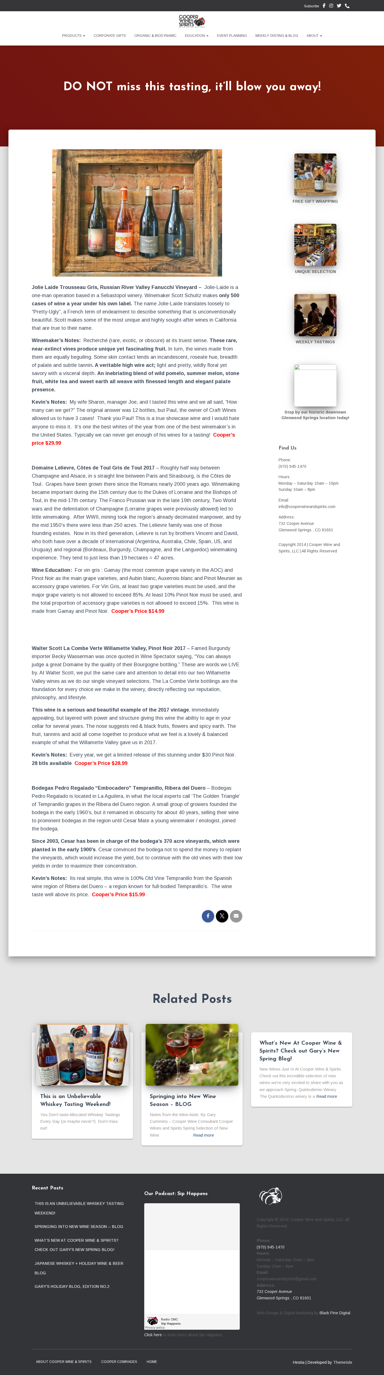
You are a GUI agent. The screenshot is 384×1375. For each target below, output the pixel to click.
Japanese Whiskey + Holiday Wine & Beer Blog (79, 1268)
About (313, 36)
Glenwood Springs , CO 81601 (284, 1298)
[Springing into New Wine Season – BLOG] (192, 1054)
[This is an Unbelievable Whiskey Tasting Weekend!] (82, 1054)
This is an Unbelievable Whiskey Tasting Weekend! (79, 1208)
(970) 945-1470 (270, 1247)
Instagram (331, 6)
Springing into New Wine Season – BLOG (79, 1226)
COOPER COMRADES (119, 1362)
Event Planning (232, 36)
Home (152, 1362)
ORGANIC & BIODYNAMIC (155, 36)
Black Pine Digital (335, 1313)
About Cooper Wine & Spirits (64, 1362)
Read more (203, 1135)
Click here (153, 1335)
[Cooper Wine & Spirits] (191, 21)
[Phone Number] (348, 6)
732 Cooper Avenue (274, 1291)
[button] (83, 36)
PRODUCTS (72, 36)
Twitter (339, 6)
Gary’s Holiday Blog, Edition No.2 (72, 1286)
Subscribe (311, 6)
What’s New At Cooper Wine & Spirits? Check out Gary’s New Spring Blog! (300, 1051)
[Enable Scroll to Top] (373, 1364)
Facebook (324, 6)
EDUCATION (195, 36)
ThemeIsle (342, 1362)
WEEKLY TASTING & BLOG (276, 36)
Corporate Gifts (110, 36)
